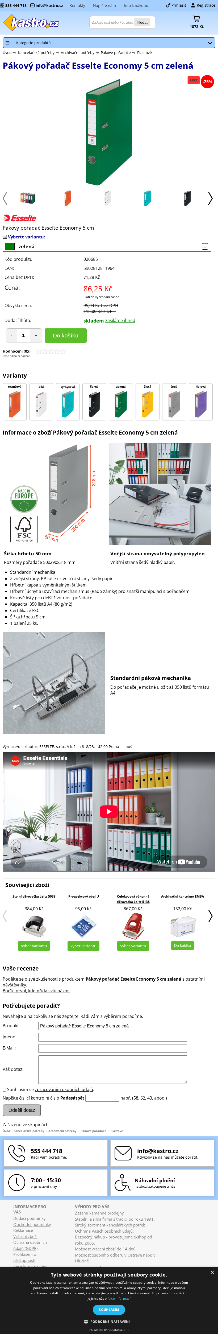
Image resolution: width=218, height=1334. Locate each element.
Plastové (144, 52)
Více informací (119, 1298)
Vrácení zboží (25, 1236)
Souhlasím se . (50, 1089)
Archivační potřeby (77, 52)
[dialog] (109, 1300)
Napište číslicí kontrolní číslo (31, 1098)
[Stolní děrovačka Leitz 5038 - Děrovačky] (34, 926)
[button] (109, 1321)
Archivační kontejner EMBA (182, 896)
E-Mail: (9, 1048)
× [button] (212, 1273)
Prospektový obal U (83, 896)
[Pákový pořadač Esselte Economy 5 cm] (28, 202)
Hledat (142, 22)
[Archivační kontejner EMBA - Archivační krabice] (182, 926)
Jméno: (9, 1037)
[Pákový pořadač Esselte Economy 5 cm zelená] (109, 133)
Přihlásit (178, 5)
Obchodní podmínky (32, 1224)
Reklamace (23, 1230)
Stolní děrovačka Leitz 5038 (34, 896)
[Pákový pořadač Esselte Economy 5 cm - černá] (187, 205)
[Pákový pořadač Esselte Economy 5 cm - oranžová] (68, 205)
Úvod (7, 52)
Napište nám (104, 5)
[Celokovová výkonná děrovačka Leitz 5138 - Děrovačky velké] (133, 926)
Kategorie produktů (33, 42)
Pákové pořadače (116, 52)
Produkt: (11, 1026)
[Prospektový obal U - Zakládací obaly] (83, 926)
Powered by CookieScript (109, 1330)
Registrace (206, 5)
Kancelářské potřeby (36, 52)
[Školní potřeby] (32, 22)
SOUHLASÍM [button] (109, 1309)
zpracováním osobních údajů (64, 1089)
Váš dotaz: (13, 1069)
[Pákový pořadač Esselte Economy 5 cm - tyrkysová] (147, 205)
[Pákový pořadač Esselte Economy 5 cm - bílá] (107, 205)
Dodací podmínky (29, 1218)
